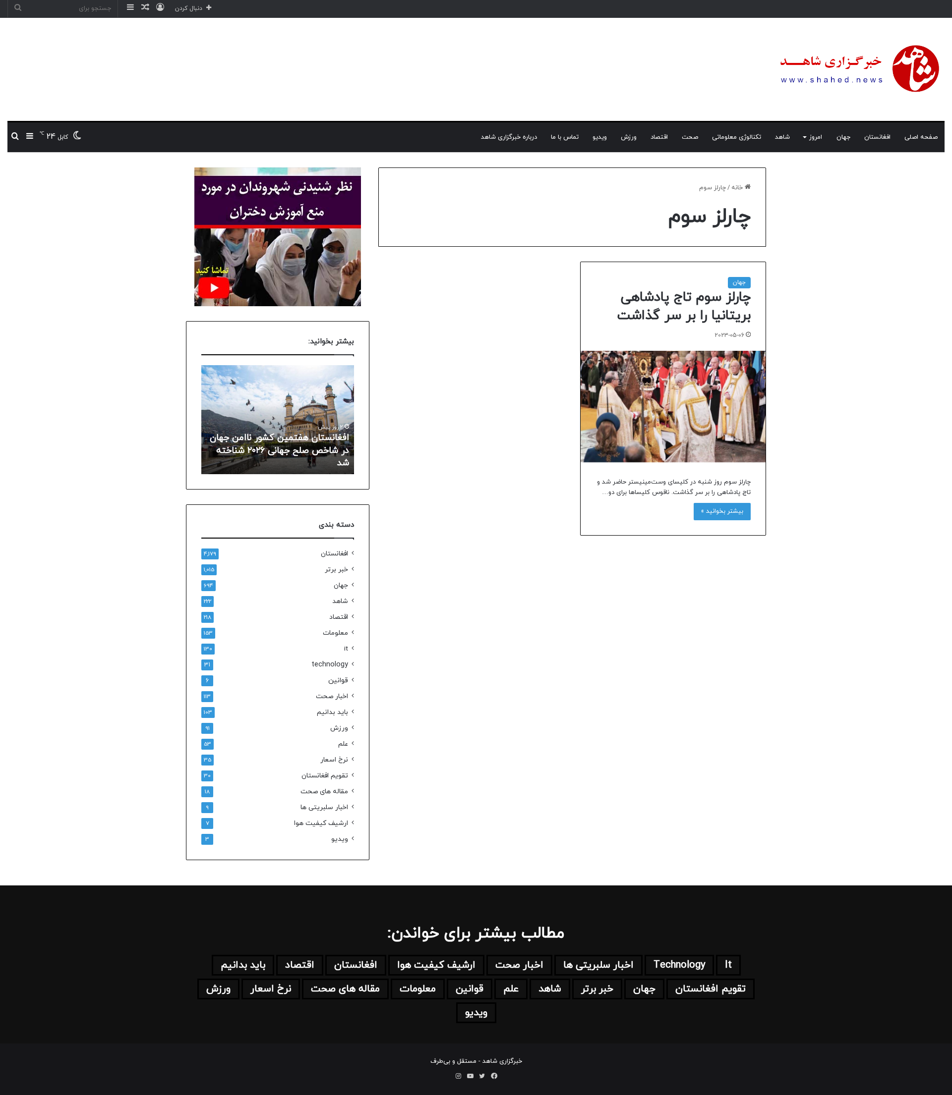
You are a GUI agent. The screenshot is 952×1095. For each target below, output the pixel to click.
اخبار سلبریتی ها (324, 807)
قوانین (338, 680)
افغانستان (877, 137)
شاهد (782, 137)
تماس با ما (565, 137)
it (346, 649)
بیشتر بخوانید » (722, 511)
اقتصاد (659, 137)
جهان (843, 137)
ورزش (629, 137)
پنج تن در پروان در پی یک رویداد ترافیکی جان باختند (285, 456)
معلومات (335, 633)
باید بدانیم (332, 712)
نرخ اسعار (334, 760)
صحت (690, 137)
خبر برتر (336, 569)
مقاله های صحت (324, 791)
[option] (277, 419)
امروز (815, 137)
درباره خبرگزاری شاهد (509, 137)
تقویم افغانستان (324, 775)
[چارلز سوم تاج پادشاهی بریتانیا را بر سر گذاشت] (673, 406)
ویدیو (600, 137)
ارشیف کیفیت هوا (321, 823)
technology (329, 664)
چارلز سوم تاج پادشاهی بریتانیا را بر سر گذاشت (684, 307)
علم (343, 744)
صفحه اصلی (921, 137)
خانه (738, 187)
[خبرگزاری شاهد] (858, 69)
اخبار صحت (332, 696)
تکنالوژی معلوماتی (736, 137)
